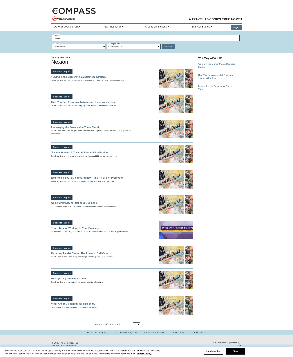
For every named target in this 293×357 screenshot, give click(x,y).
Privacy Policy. (144, 353)
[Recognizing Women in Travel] (176, 280)
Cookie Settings (213, 351)
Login (236, 27)
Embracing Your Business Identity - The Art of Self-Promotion (87, 177)
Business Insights (62, 71)
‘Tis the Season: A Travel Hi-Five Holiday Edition (79, 152)
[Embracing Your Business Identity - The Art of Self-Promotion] (176, 179)
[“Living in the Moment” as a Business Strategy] (176, 78)
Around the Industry (156, 26)
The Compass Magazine (126, 332)
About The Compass (154, 332)
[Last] (147, 323)
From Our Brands (200, 26)
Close (235, 351)
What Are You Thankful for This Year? (73, 303)
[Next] (143, 323)
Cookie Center (178, 332)
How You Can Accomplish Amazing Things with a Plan (83, 102)
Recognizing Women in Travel (68, 278)
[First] (125, 323)
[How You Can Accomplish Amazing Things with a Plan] (176, 103)
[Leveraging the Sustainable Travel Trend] (176, 129)
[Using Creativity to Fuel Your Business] (176, 204)
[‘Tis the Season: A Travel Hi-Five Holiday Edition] (176, 154)
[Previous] (129, 323)
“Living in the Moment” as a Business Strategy (78, 77)
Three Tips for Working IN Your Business (75, 228)
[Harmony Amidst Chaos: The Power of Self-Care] (176, 255)
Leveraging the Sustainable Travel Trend (75, 127)
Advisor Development (66, 26)
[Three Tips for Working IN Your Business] (176, 229)
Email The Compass (97, 332)
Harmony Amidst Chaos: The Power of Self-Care (79, 253)
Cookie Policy (199, 332)
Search (169, 46)
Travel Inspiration (111, 26)
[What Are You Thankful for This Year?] (176, 305)
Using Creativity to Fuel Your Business (74, 203)
